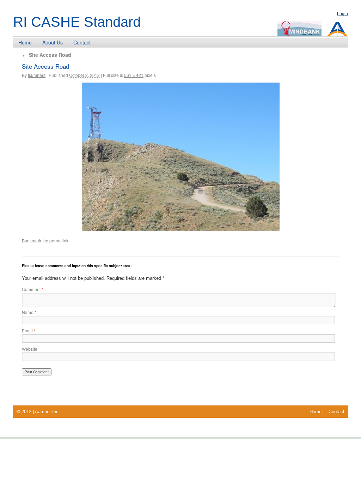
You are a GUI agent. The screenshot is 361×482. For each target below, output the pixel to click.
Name (29, 312)
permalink (58, 240)
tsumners (36, 75)
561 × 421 (133, 75)
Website (29, 349)
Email (29, 330)
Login (342, 13)
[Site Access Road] (180, 157)
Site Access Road (46, 54)
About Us (52, 42)
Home (25, 42)
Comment (32, 289)
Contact (82, 42)
